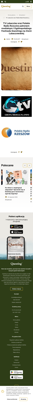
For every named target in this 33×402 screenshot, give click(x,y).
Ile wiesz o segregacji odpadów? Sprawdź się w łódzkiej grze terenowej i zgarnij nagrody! (15, 191)
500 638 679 (16, 299)
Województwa (16, 349)
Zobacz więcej (16, 289)
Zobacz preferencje (12, 399)
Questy (16, 322)
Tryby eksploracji (16, 347)
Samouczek (16, 362)
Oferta (16, 327)
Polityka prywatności (16, 342)
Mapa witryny (16, 352)
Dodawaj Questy (16, 365)
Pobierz (16, 360)
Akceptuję (23, 399)
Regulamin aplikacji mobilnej (16, 340)
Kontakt (16, 332)
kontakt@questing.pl (16, 297)
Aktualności (22, 15)
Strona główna (11, 15)
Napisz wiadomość (16, 302)
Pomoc (16, 367)
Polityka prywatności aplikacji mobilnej (16, 345)
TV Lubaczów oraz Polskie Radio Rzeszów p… (18, 17)
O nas (16, 324)
